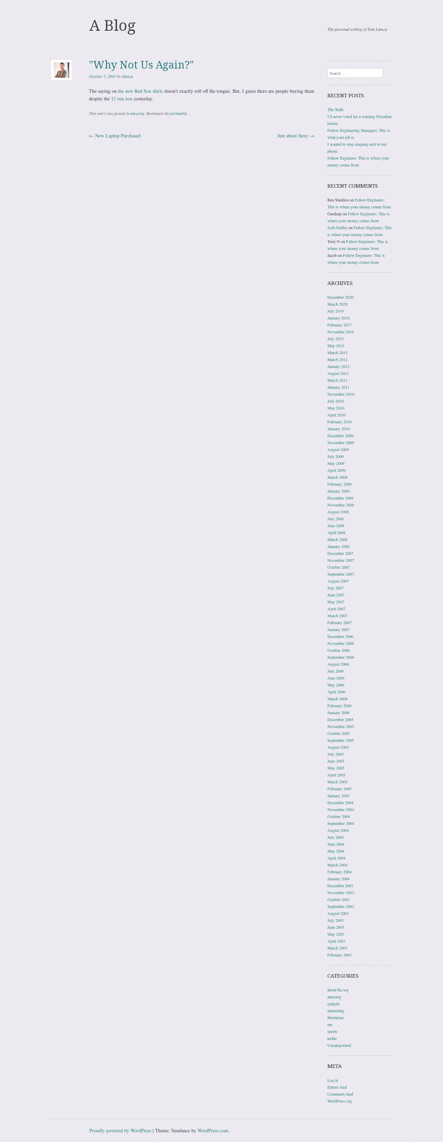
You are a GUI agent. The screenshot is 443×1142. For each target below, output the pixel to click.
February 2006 (339, 705)
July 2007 (335, 588)
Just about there (296, 135)
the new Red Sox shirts (140, 91)
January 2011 (338, 387)
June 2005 (335, 761)
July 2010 (335, 401)
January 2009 (338, 491)
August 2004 (338, 830)
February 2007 (339, 622)
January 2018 (338, 318)
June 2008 (335, 525)
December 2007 (340, 553)
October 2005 (338, 733)
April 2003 (336, 941)
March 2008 (337, 539)
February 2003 (339, 954)
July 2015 (335, 338)
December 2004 (340, 802)
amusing (137, 113)
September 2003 (340, 906)
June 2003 (335, 927)
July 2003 (335, 920)
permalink (178, 113)
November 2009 (340, 442)
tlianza (127, 76)
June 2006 (335, 678)
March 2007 (337, 615)
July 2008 (335, 518)
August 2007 (338, 581)
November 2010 (340, 394)
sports (332, 1031)
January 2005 (338, 795)
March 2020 (337, 304)
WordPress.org (339, 1101)
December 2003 (340, 885)
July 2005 (335, 754)
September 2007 (340, 574)
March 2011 (337, 380)
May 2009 (335, 463)
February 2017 (339, 324)
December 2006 (340, 636)
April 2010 (336, 414)
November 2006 (340, 643)
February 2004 (339, 871)
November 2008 (340, 504)
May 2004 (335, 851)
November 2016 (340, 331)
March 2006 (337, 698)
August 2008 (338, 511)
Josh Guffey (337, 227)
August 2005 (338, 747)
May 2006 (335, 684)
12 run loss (122, 98)
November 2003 (340, 892)
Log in (332, 1080)
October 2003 (338, 899)
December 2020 (340, 297)
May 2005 (335, 768)
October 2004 (338, 816)
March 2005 (337, 781)
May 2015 (335, 345)
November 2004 (340, 809)
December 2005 (340, 719)
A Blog (112, 26)
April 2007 (336, 608)
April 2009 (336, 470)
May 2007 (335, 601)
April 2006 (336, 691)
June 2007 (335, 594)
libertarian (335, 1017)
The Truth (335, 109)
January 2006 (338, 712)
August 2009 (338, 449)
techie (332, 1038)
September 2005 (340, 740)
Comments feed (340, 1094)
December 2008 (340, 498)
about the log (338, 989)
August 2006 (338, 664)
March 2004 (337, 864)
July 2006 (335, 671)
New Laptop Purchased (115, 135)
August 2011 (338, 373)
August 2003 (338, 913)
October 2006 (338, 650)
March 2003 (337, 948)
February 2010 (339, 421)
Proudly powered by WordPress (120, 1130)
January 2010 (338, 428)
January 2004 (338, 878)
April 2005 (336, 774)
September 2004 (340, 823)
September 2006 (340, 657)
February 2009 (339, 484)
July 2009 (335, 456)
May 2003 (335, 934)
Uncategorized (339, 1045)
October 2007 (338, 567)
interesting (335, 1010)
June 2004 (335, 844)
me (329, 1024)
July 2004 (335, 837)
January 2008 (338, 546)
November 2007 (340, 560)
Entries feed (337, 1087)
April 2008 (336, 532)
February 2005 (339, 788)
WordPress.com (213, 1130)
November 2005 (340, 726)
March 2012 (337, 359)
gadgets (333, 1003)
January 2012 (338, 366)
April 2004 (336, 858)
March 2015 (337, 352)
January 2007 (338, 629)
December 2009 (340, 435)
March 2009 (337, 477)
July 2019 (335, 311)
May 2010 (335, 408)
